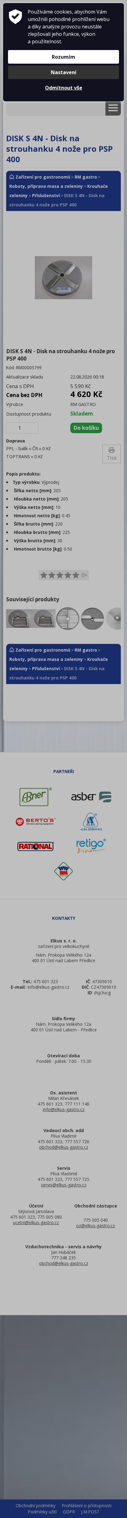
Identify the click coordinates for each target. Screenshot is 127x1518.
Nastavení (63, 72)
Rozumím (63, 56)
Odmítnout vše (63, 87)
